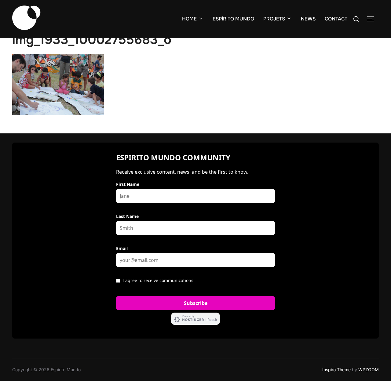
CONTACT (336, 19)
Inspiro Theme (336, 369)
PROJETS (274, 19)
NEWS (308, 19)
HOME (189, 19)
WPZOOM (368, 369)
